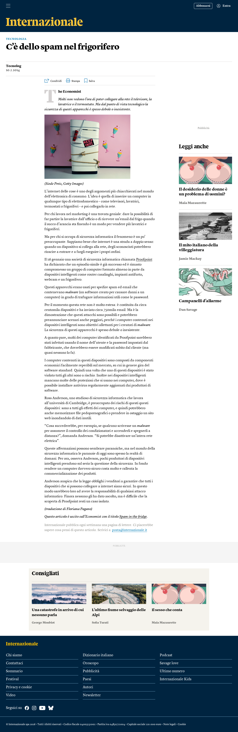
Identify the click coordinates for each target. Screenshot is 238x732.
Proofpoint (144, 259)
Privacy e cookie (19, 687)
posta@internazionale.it (129, 530)
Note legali (169, 724)
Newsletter (92, 695)
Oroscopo (91, 663)
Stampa (76, 81)
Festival (12, 679)
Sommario (14, 671)
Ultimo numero (172, 671)
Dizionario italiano (98, 655)
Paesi (87, 679)
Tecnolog (13, 66)
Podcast (166, 655)
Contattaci (14, 663)
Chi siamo (14, 655)
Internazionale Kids (175, 679)
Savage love (169, 663)
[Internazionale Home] (23, 643)
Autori (88, 687)
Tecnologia (16, 39)
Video (10, 695)
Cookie (182, 724)
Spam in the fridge (133, 517)
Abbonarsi (203, 5)
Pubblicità (91, 671)
